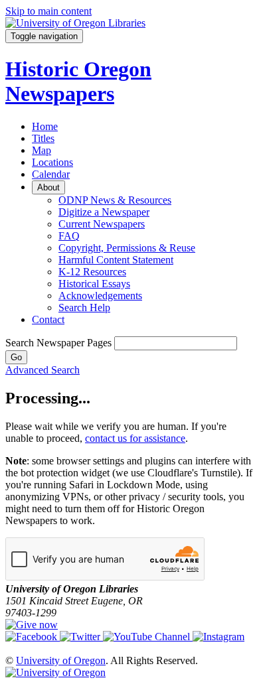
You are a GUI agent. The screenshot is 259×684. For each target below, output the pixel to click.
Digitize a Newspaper (103, 212)
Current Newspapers (101, 224)
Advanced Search (42, 370)
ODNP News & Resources (114, 200)
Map (41, 150)
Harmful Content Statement (115, 259)
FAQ (69, 235)
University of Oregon (61, 660)
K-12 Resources (92, 271)
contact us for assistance (135, 438)
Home (45, 126)
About (48, 187)
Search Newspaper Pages (58, 342)
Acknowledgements (100, 295)
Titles (43, 138)
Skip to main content (48, 11)
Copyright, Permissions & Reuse (126, 247)
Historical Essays (94, 283)
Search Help (84, 307)
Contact (48, 319)
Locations (52, 162)
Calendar (51, 174)
